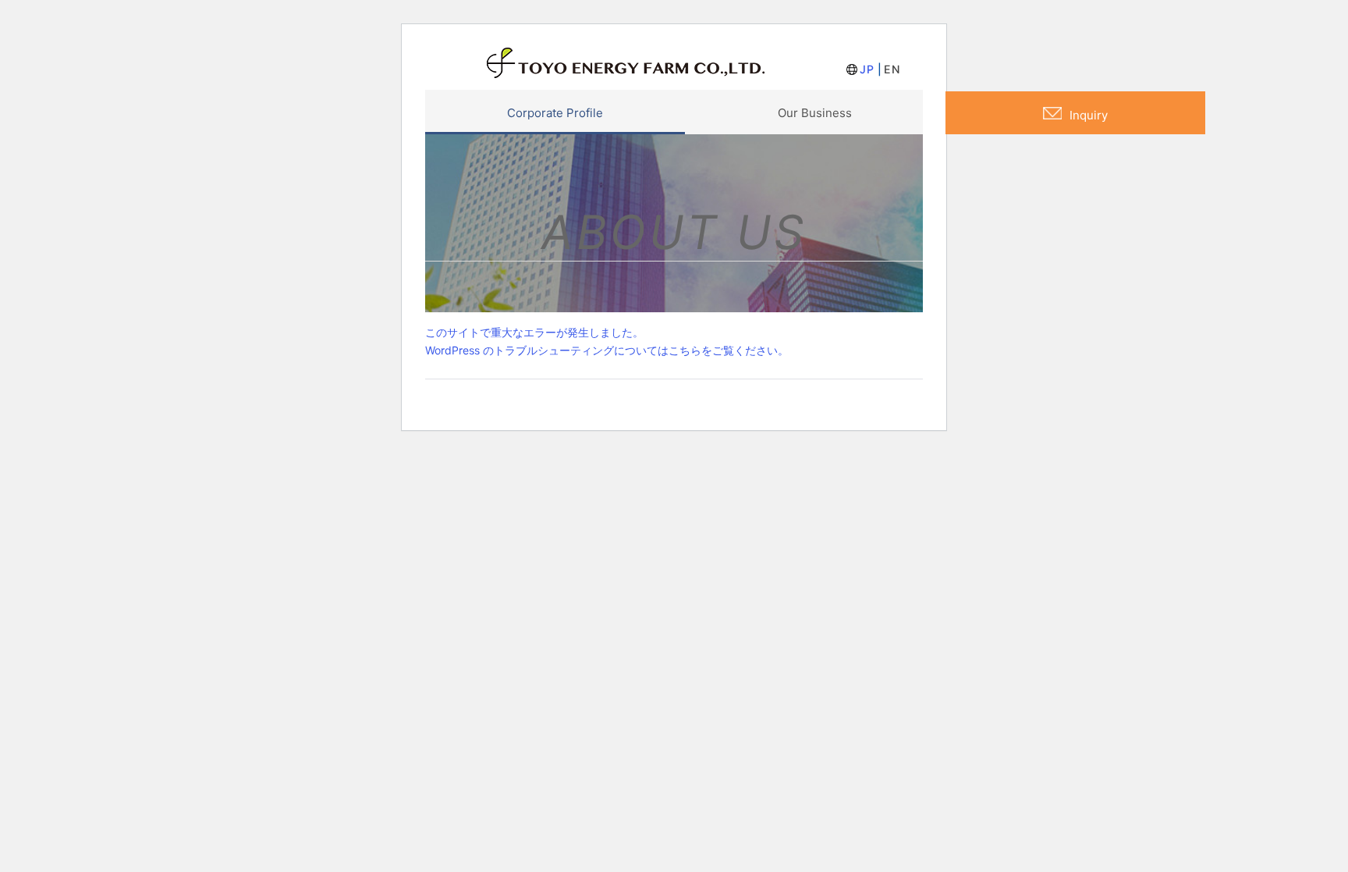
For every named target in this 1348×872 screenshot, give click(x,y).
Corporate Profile (555, 112)
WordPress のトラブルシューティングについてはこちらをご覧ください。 (607, 350)
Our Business (815, 112)
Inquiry (1089, 115)
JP (867, 69)
